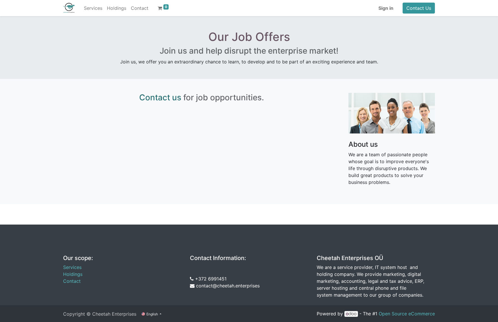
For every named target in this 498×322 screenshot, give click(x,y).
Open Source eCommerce (407, 314)
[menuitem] (93, 8)
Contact (72, 281)
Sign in (385, 8)
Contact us (160, 97)
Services (72, 267)
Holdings (72, 274)
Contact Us (418, 8)
